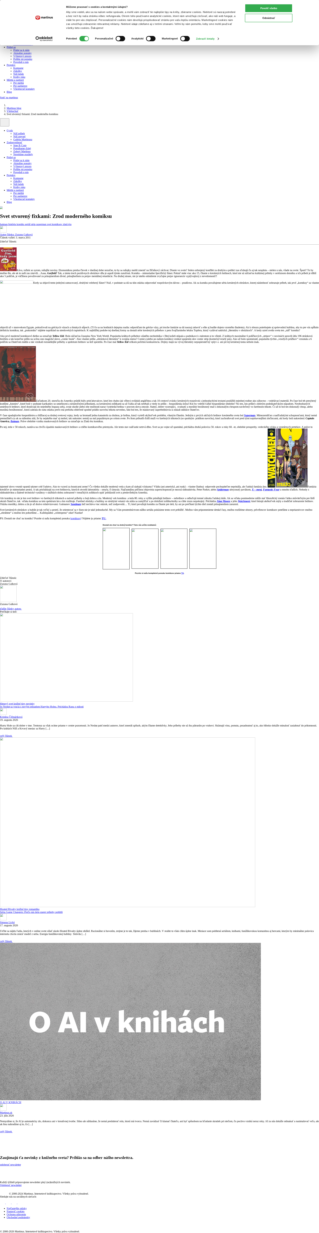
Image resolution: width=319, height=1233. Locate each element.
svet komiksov (55, 224)
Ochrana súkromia (16, 1214)
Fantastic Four (271, 489)
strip (33, 224)
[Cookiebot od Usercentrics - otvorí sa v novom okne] (44, 38)
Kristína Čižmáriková (11, 717)
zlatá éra (67, 224)
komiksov (75, 518)
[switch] (120, 38)
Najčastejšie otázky (17, 1208)
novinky (30, 703)
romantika (34, 909)
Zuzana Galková (16, 234)
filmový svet (7, 703)
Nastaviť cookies (15, 1211)
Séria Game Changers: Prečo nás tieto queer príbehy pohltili (31, 912)
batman (4, 224)
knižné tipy (20, 703)
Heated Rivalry (8, 909)
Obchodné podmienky (18, 1217)
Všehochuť (12, 111)
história (12, 224)
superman (41, 224)
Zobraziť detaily (205, 38)
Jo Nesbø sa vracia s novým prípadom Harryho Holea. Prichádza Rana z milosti (42, 706)
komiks (21, 224)
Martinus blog (14, 108)
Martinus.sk (6, 1112)
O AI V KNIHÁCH (10, 1102)
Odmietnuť (268, 18)
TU (182, 573)
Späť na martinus (9, 97)
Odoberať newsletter (11, 1185)
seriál (28, 224)
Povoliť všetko (268, 8)
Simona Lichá (7, 922)
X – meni (257, 489)
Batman (14, 421)
